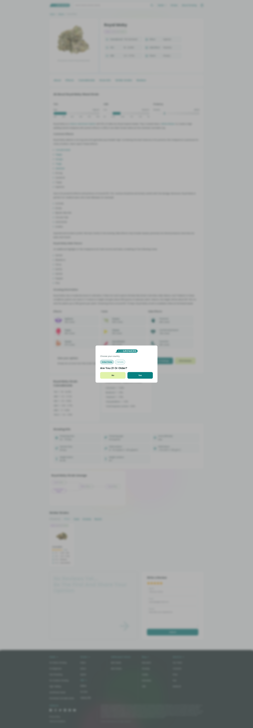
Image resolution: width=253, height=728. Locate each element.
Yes (140, 375)
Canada (120, 362)
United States (107, 362)
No (113, 375)
